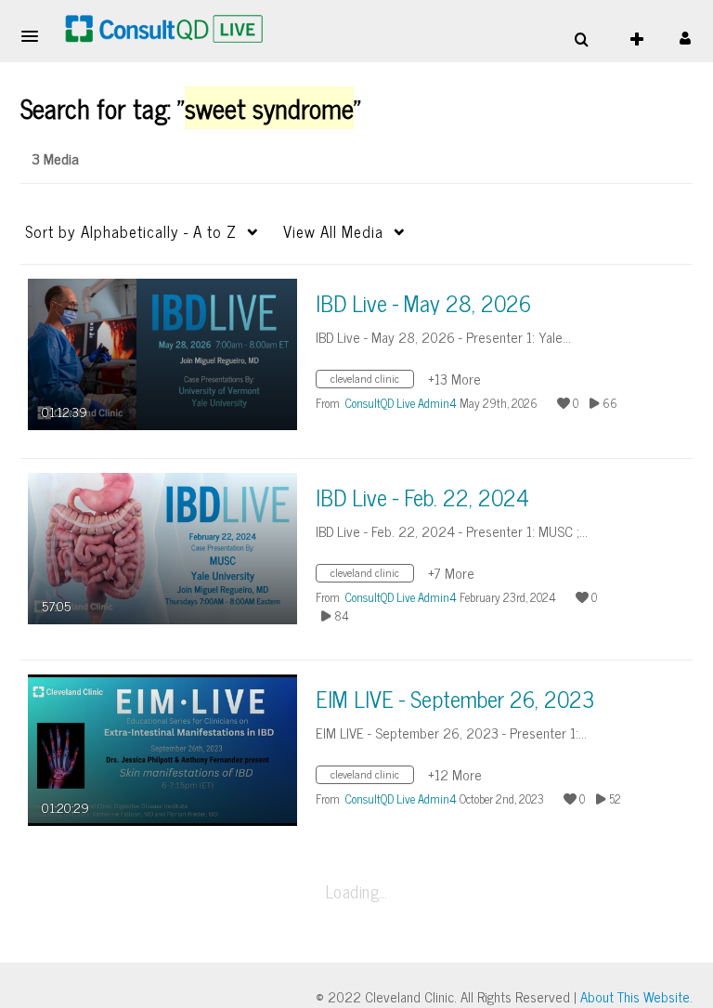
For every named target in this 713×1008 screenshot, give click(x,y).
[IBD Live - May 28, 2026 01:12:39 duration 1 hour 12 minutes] (162, 352)
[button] (35, 36)
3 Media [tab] (55, 158)
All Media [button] (333, 231)
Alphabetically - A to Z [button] (131, 231)
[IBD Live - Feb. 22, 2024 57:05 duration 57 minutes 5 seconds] (162, 546)
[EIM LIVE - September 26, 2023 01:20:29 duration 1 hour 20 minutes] (162, 748)
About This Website (635, 996)
